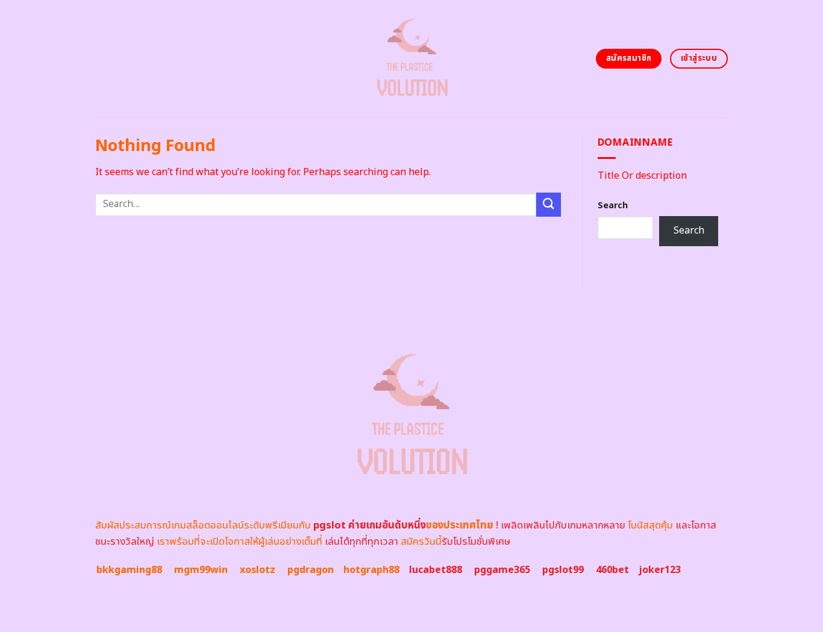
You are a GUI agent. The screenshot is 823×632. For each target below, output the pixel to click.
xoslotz (257, 570)
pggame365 (502, 570)
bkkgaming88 (129, 570)
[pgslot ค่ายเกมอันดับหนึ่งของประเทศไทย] (412, 58)
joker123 (660, 570)
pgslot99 (563, 570)
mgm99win (201, 570)
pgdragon (310, 570)
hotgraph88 (371, 570)
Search (613, 205)
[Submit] (548, 204)
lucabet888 (435, 570)
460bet (612, 570)
